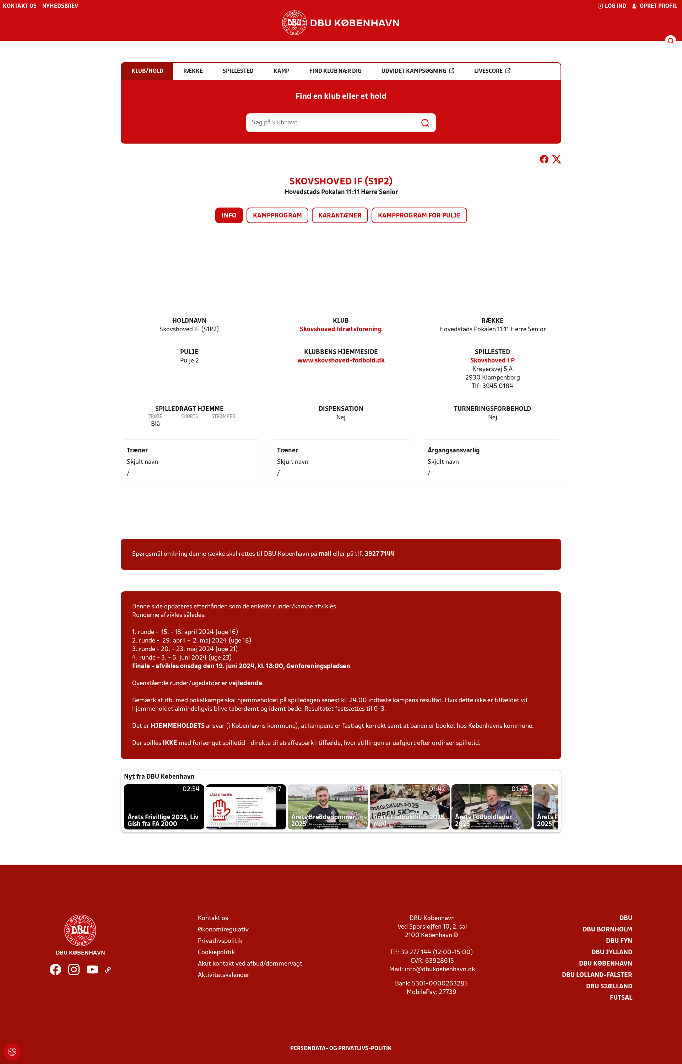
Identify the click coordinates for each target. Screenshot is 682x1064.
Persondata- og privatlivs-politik (341, 1048)
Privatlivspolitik (220, 941)
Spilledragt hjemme (189, 409)
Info (229, 216)
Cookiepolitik (216, 953)
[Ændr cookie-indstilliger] (12, 1051)
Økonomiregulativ (223, 930)
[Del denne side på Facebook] (544, 160)
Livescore (488, 71)
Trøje (155, 416)
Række (492, 321)
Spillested (492, 352)
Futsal (621, 998)
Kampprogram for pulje (419, 216)
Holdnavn (189, 321)
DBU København (605, 964)
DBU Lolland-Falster (597, 975)
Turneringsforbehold (492, 409)
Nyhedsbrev (60, 6)
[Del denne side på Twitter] (556, 160)
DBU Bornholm (607, 930)
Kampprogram (277, 216)
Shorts (189, 416)
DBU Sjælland (609, 987)
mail (325, 554)
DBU (625, 918)
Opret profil (658, 6)
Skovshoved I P (492, 361)
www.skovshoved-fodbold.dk (341, 361)
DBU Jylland (611, 953)
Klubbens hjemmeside (341, 352)
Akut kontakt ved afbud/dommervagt (250, 964)
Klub (341, 321)
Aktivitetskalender (223, 975)
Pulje (189, 352)
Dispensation (341, 409)
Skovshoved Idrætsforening (341, 330)
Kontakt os (20, 6)
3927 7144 (379, 554)
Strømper (223, 416)
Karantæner (340, 216)
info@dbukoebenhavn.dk (440, 970)
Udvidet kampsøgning (413, 71)
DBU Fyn (619, 941)
